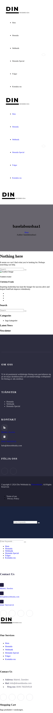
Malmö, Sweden (8, 432)
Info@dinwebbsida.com (9, 597)
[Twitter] (12, 613)
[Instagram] (13, 471)
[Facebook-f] (4, 471)
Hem (27, 232)
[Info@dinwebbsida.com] (2, 593)
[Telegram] (29, 613)
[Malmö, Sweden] (4, 427)
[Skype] (20, 613)
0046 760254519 (8, 441)
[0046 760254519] (4, 437)
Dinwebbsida (36, 484)
